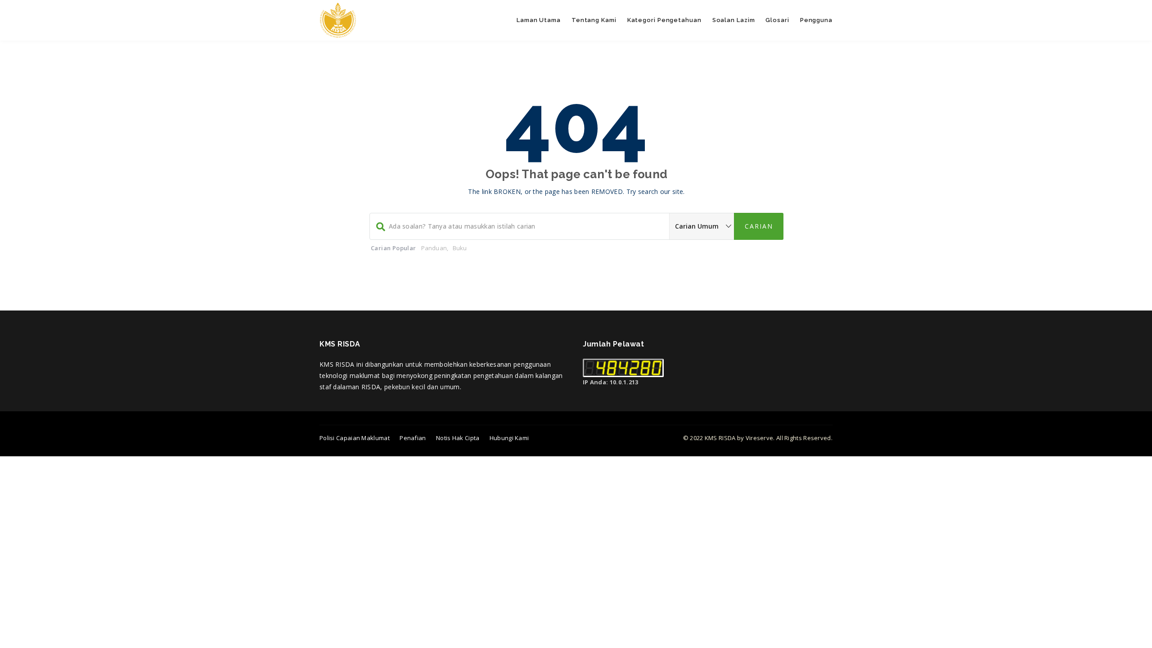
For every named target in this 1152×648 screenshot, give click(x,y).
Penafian (413, 438)
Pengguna (816, 20)
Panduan (434, 248)
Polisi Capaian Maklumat (355, 438)
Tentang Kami (594, 20)
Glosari (777, 20)
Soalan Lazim (733, 20)
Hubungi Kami (509, 438)
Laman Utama (539, 20)
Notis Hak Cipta (458, 438)
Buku (460, 248)
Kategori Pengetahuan (664, 20)
